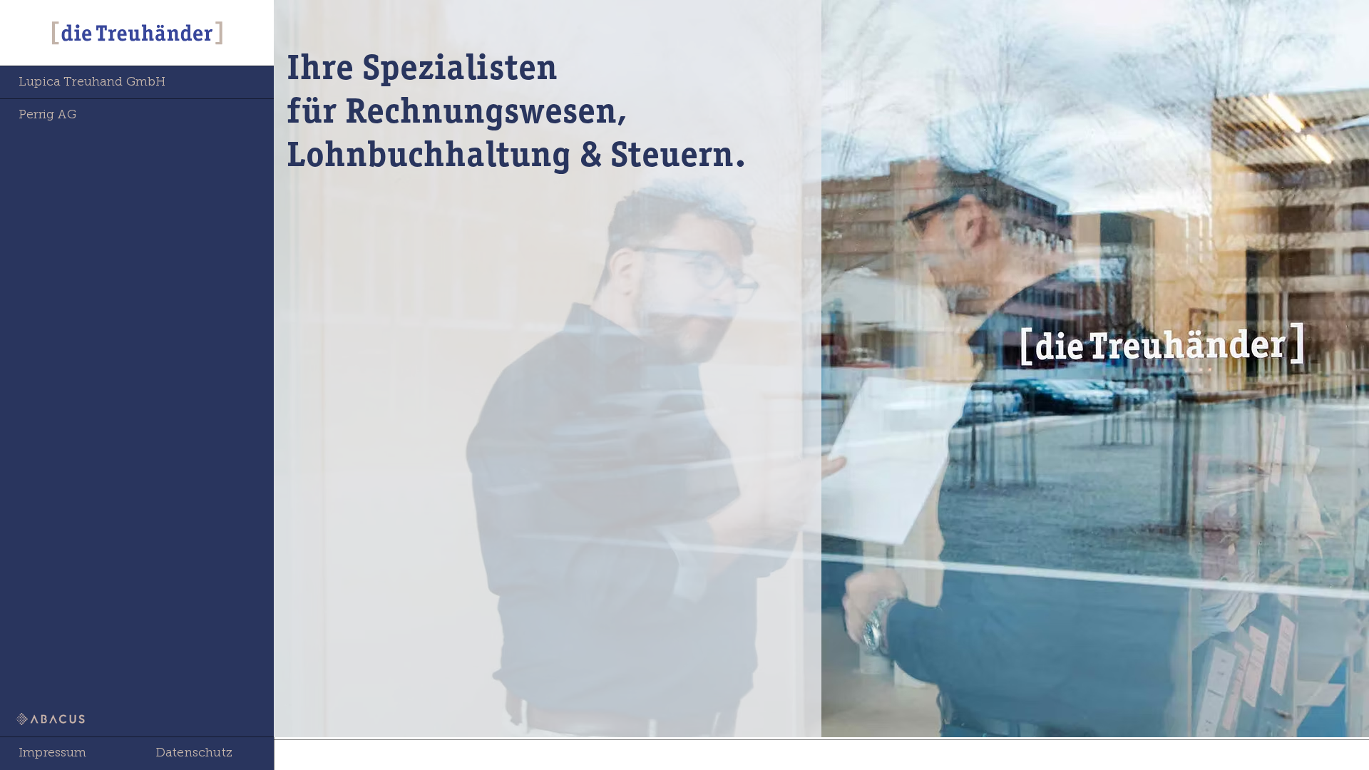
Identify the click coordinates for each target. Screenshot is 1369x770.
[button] (68, 753)
